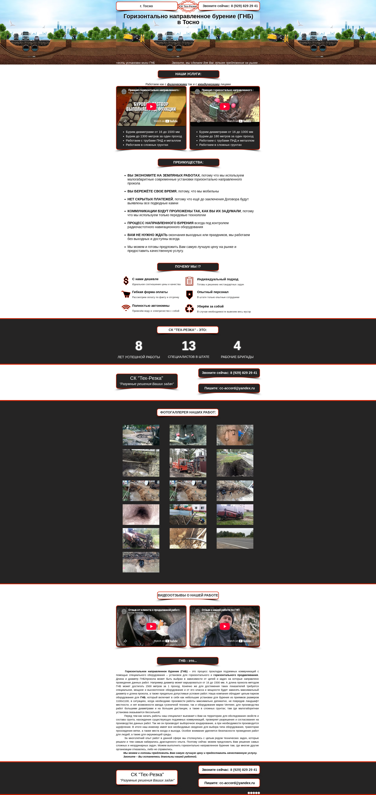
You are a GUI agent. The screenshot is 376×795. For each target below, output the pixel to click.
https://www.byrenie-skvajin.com (153, 793)
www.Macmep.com (141, 789)
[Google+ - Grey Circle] (254, 793)
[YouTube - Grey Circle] (256, 793)
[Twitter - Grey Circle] (251, 793)
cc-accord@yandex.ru (237, 388)
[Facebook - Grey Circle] (249, 793)
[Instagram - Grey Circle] (259, 793)
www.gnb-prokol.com (142, 791)
